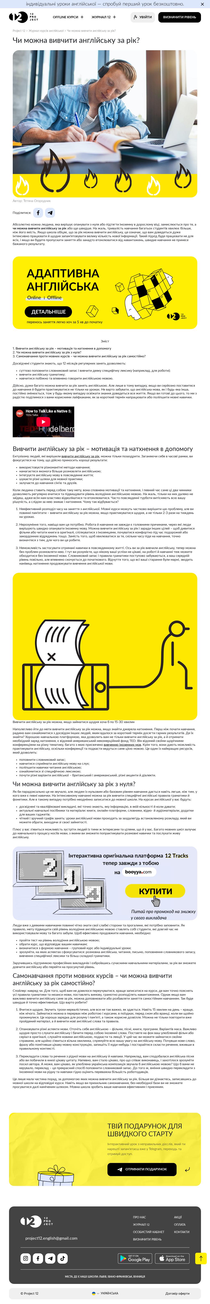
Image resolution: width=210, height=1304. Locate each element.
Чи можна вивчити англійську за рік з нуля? (48, 352)
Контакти (181, 1232)
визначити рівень (147, 1239)
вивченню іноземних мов (122, 744)
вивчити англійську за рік (80, 456)
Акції (178, 1217)
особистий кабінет (148, 1232)
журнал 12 (141, 1224)
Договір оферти (177, 1293)
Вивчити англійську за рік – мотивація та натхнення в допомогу (63, 348)
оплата (179, 1224)
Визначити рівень (179, 17)
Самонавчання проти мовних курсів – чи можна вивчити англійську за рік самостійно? (81, 356)
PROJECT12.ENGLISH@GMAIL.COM (51, 1238)
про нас (139, 1217)
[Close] (153, 616)
